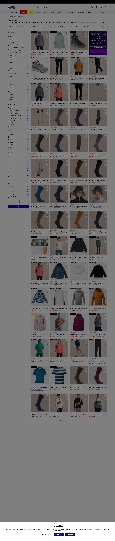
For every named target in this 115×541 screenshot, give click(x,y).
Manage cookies (46, 534)
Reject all (59, 534)
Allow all (70, 534)
